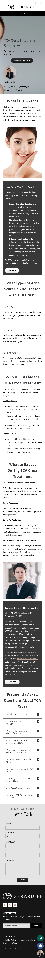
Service (8, 851)
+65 (17, 948)
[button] (22, 714)
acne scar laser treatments (27, 659)
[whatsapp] (41, 3)
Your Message (10, 860)
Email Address (10, 842)
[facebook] (5, 905)
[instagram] (36, 3)
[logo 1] (22, 6)
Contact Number (10, 832)
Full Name (8, 823)
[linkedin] (15, 905)
